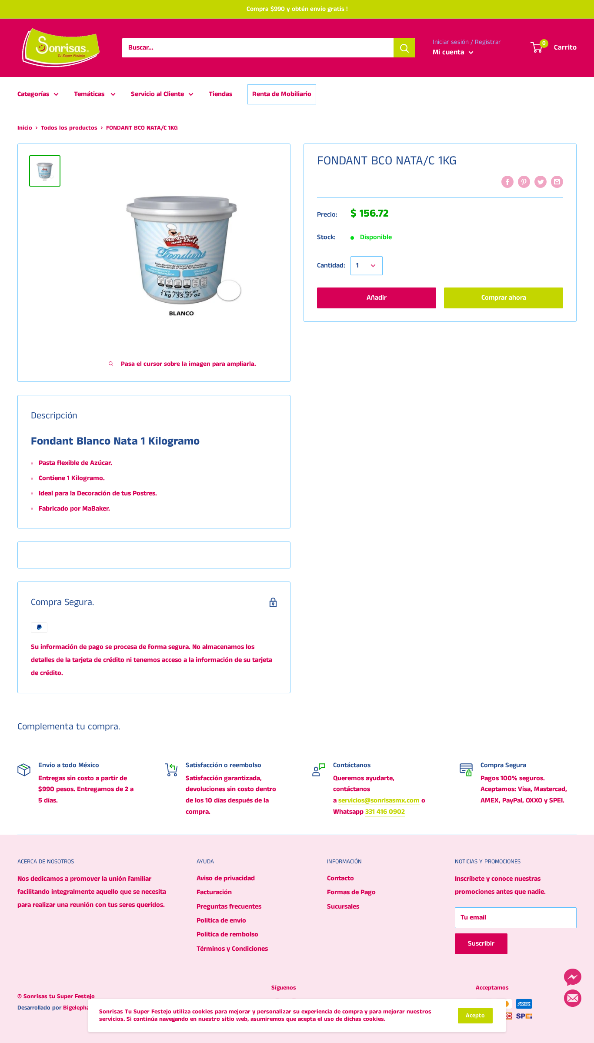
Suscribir (481, 944)
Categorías (33, 94)
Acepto (475, 1015)
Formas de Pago (351, 892)
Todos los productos (69, 128)
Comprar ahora (503, 298)
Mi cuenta (450, 52)
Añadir (377, 298)
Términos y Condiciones (232, 949)
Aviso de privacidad (226, 878)
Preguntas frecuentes (229, 907)
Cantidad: (331, 266)
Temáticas (90, 94)
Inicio (24, 128)
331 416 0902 (385, 812)
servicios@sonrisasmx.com (379, 801)
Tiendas (220, 94)
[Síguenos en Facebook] (572, 977)
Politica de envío (221, 921)
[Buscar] (404, 47)
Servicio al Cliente (157, 94)
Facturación (214, 892)
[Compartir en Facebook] (507, 181)
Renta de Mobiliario (281, 94)
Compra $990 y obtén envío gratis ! (297, 8)
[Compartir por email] (557, 181)
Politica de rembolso (227, 934)
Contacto (340, 878)
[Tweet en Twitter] (540, 181)
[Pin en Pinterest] (524, 181)
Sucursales (343, 907)
